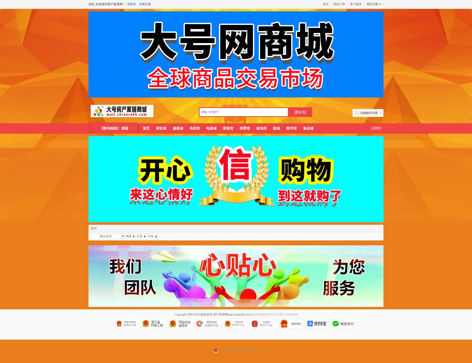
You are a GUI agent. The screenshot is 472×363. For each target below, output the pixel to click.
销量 (129, 236)
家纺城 (161, 128)
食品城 (308, 128)
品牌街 (376, 128)
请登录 (131, 4)
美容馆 (195, 128)
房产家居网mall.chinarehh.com (232, 314)
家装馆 (228, 128)
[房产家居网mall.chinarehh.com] (122, 113)
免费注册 (145, 4)
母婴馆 (245, 128)
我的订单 (339, 4)
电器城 (211, 128)
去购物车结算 (369, 113)
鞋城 (276, 128)
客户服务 (356, 4)
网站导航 (373, 4)
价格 (140, 236)
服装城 (178, 128)
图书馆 (291, 128)
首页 (325, 4)
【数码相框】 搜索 (114, 128)
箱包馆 (261, 128)
